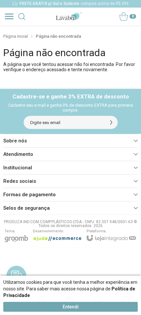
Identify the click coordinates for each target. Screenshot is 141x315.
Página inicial (15, 36)
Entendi (71, 306)
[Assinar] (111, 122)
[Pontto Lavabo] (69, 16)
